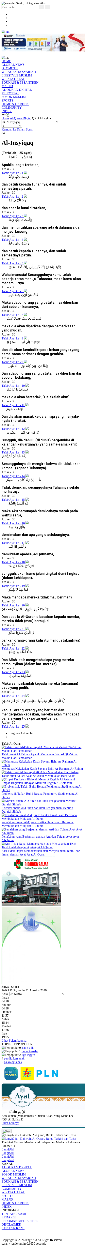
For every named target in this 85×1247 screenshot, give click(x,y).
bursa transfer (30, 1051)
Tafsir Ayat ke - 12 (14, 428)
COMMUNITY (12, 107)
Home (5, 118)
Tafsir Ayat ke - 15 (14, 499)
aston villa (28, 1047)
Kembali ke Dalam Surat (17, 129)
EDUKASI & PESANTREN (20, 82)
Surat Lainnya (10, 1123)
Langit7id (8, 1149)
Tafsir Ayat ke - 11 (13, 405)
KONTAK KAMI (13, 1228)
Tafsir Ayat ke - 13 (14, 452)
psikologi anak (13, 1062)
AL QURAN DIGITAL (17, 89)
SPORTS (7, 100)
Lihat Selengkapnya (14, 1040)
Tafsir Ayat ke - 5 (13, 263)
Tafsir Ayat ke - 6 (13, 291)
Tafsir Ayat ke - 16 (14, 523)
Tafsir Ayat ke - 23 (14, 672)
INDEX (7, 111)
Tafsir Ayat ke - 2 (13, 196)
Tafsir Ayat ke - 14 (14, 476)
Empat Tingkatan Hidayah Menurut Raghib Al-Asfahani (37, 783)
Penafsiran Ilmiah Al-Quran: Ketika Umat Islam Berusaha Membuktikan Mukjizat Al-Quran (38, 824)
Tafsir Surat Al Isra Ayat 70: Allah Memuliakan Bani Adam (38, 775)
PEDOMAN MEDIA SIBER (20, 1221)
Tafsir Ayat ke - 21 (14, 629)
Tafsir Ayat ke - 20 (14, 605)
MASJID (7, 86)
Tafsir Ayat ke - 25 (14, 726)
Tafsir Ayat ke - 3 (13, 216)
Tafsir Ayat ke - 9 (13, 362)
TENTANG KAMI (14, 1213)
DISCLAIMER (11, 1224)
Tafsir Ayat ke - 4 (13, 239)
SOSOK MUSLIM (14, 97)
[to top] (6, 1131)
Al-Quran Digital (20, 118)
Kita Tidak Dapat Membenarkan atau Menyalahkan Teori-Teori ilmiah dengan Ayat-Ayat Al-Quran (41, 852)
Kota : (5, 994)
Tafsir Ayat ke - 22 (14, 648)
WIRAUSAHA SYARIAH (19, 71)
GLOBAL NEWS (13, 64)
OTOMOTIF (10, 68)
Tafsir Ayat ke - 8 (13, 338)
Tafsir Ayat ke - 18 (14, 562)
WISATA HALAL (13, 79)
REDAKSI (9, 1217)
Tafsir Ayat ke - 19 (14, 586)
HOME (6, 61)
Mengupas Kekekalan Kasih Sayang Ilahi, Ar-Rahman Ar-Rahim (42, 768)
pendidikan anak (14, 1058)
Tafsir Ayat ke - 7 (13, 314)
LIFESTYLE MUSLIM (17, 75)
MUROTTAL (10, 93)
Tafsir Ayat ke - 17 (14, 542)
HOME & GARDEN (15, 104)
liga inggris (28, 1055)
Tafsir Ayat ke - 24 (14, 695)
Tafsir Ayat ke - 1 (13, 173)
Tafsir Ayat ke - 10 (14, 385)
